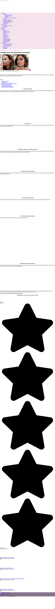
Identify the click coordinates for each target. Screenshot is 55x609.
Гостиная (4, 34)
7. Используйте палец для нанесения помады (7, 87)
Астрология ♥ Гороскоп (7, 45)
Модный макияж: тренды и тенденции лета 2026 (6, 568)
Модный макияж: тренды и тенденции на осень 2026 (7, 557)
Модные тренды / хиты (7, 25)
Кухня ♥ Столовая (6, 32)
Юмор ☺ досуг (5, 46)
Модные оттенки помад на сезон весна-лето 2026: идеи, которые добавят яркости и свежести (12, 578)
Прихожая (5, 33)
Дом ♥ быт (3, 29)
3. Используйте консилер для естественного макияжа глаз (9, 83)
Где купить (5, 48)
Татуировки (5, 23)
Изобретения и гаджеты (7, 43)
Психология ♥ (4, 27)
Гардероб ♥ (5, 26)
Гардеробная (5, 36)
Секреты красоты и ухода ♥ (8, 20)
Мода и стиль (4, 24)
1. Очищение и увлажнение (5, 81)
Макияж (4, 18)
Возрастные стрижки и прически (11, 17)
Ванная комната (6, 35)
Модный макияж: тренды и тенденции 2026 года (6, 589)
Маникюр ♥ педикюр (7, 19)
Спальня (4, 30)
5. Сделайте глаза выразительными (6, 85)
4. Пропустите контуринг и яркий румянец (7, 84)
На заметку (5, 47)
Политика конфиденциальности (6, 592)
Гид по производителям (7, 44)
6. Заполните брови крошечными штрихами (7, 86)
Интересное (4, 42)
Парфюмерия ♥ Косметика (7, 21)
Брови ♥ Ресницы (6, 22)
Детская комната (6, 31)
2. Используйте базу (4, 82)
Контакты (3, 594)
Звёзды (3, 28)
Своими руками (6, 41)
